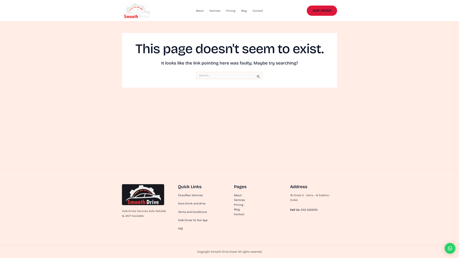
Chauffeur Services (190, 195)
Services (214, 10)
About (200, 10)
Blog (244, 10)
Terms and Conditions (192, 212)
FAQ (180, 228)
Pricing (230, 10)
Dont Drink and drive (191, 203)
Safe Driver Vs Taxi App (192, 220)
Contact (258, 10)
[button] (322, 11)
